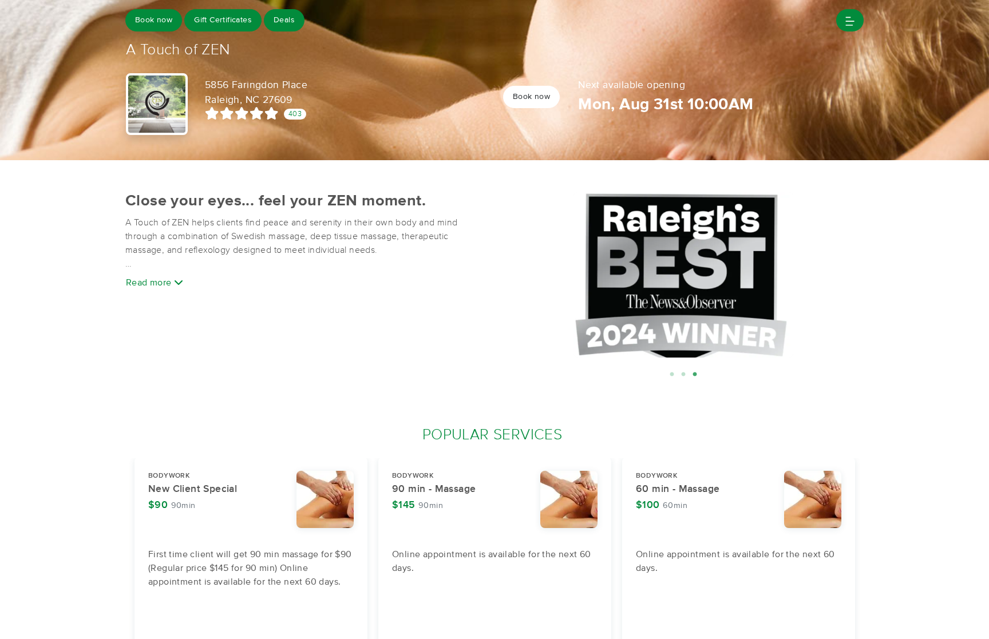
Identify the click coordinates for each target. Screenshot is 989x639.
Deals (284, 20)
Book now (153, 20)
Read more (150, 282)
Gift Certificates (223, 20)
